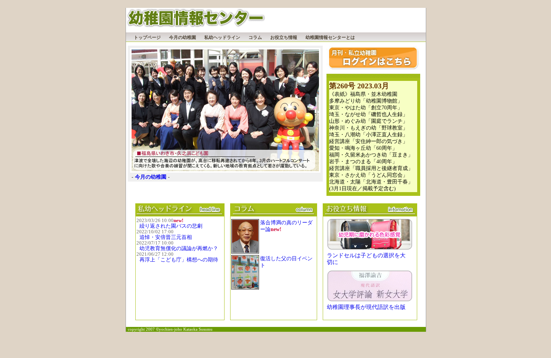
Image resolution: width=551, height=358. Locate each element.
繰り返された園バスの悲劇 (170, 226)
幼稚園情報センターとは (330, 37)
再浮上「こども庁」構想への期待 (178, 260)
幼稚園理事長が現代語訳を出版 (366, 307)
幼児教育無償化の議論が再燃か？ (178, 248)
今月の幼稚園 (182, 37)
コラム (255, 37)
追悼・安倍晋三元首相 (165, 237)
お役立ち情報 (283, 37)
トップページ (147, 37)
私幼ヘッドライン (222, 37)
